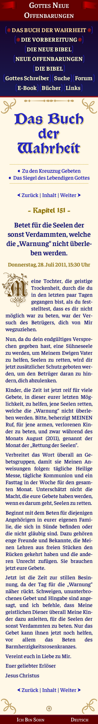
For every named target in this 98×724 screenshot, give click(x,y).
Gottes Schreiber (27, 77)
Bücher (51, 87)
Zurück (27, 194)
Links (73, 87)
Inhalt (49, 194)
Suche (62, 77)
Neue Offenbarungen (49, 58)
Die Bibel (49, 68)
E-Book (27, 87)
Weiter (70, 194)
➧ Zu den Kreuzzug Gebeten (49, 170)
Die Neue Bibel (49, 49)
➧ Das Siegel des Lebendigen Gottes (49, 177)
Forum (84, 77)
